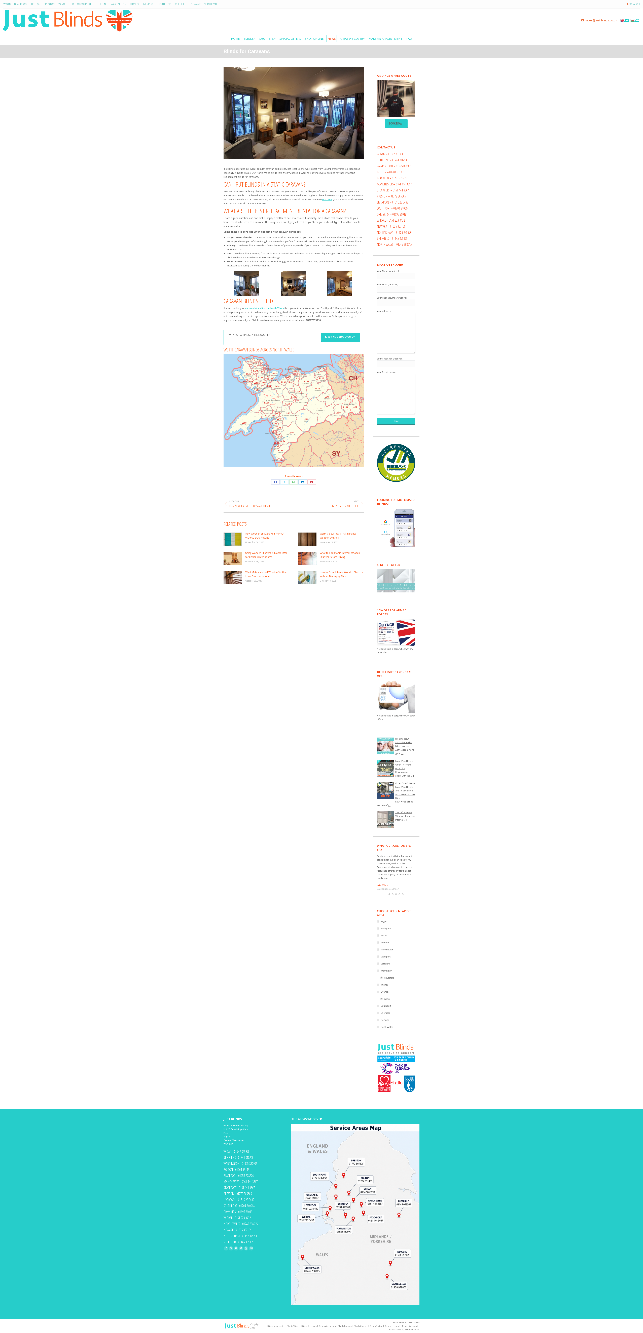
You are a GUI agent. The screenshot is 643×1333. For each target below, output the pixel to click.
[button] (389, 894)
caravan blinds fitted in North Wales (264, 308)
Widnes (384, 984)
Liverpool (385, 991)
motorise (327, 199)
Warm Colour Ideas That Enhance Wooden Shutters (338, 535)
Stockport (385, 956)
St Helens (385, 963)
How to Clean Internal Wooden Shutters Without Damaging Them (341, 574)
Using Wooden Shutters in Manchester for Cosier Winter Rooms (266, 554)
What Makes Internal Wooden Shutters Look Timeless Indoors (266, 574)
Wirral (387, 998)
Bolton (384, 935)
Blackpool (386, 928)
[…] (402, 753)
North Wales (387, 1026)
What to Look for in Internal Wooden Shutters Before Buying (340, 554)
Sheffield (385, 1012)
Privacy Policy (399, 1322)
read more (382, 878)
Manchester (387, 949)
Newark (385, 1019)
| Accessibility (412, 1322)
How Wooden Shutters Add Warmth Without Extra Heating (264, 535)
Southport (386, 1005)
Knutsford (389, 977)
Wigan (384, 921)
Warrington (386, 970)
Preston (385, 942)
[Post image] (233, 539)
